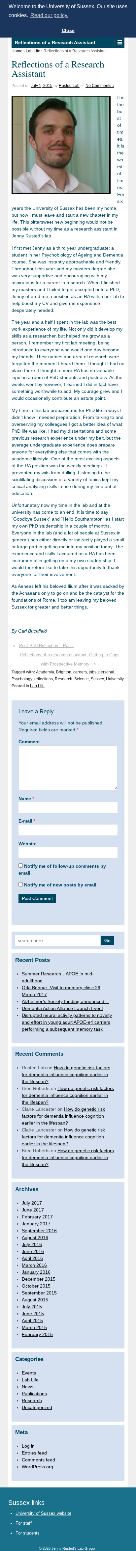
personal (106, 672)
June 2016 (33, 1251)
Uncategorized (37, 1407)
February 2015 (37, 1334)
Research (63, 679)
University (115, 679)
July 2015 (32, 1306)
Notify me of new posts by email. (61, 884)
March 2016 (34, 1265)
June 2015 (33, 1313)
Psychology (22, 679)
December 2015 (38, 1279)
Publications (34, 1393)
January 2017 (36, 1223)
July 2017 (32, 1203)
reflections (43, 679)
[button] (119, 42)
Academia (45, 672)
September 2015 (39, 1292)
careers (80, 672)
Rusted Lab (69, 85)
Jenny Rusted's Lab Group (73, 1548)
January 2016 (36, 1272)
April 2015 (32, 1320)
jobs (92, 672)
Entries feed (34, 1453)
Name (24, 798)
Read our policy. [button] (49, 15)
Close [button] (68, 30)
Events (29, 1372)
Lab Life (33, 51)
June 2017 (33, 1209)
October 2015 (36, 1286)
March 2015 (34, 1327)
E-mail (25, 821)
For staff (24, 1523)
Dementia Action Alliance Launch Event (62, 1008)
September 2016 (39, 1230)
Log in (28, 1446)
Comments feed (38, 1459)
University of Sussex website (43, 1513)
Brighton (63, 672)
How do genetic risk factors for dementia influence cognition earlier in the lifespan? (66, 1074)
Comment (29, 741)
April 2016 (32, 1258)
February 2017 (37, 1216)
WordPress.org (37, 1466)
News (27, 1386)
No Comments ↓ (99, 85)
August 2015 (35, 1299)
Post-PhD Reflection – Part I (46, 645)
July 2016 (32, 1244)
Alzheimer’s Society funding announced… (65, 1001)
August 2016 (35, 1237)
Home (17, 51)
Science (81, 679)
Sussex (97, 679)
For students (28, 1533)
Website (27, 843)
